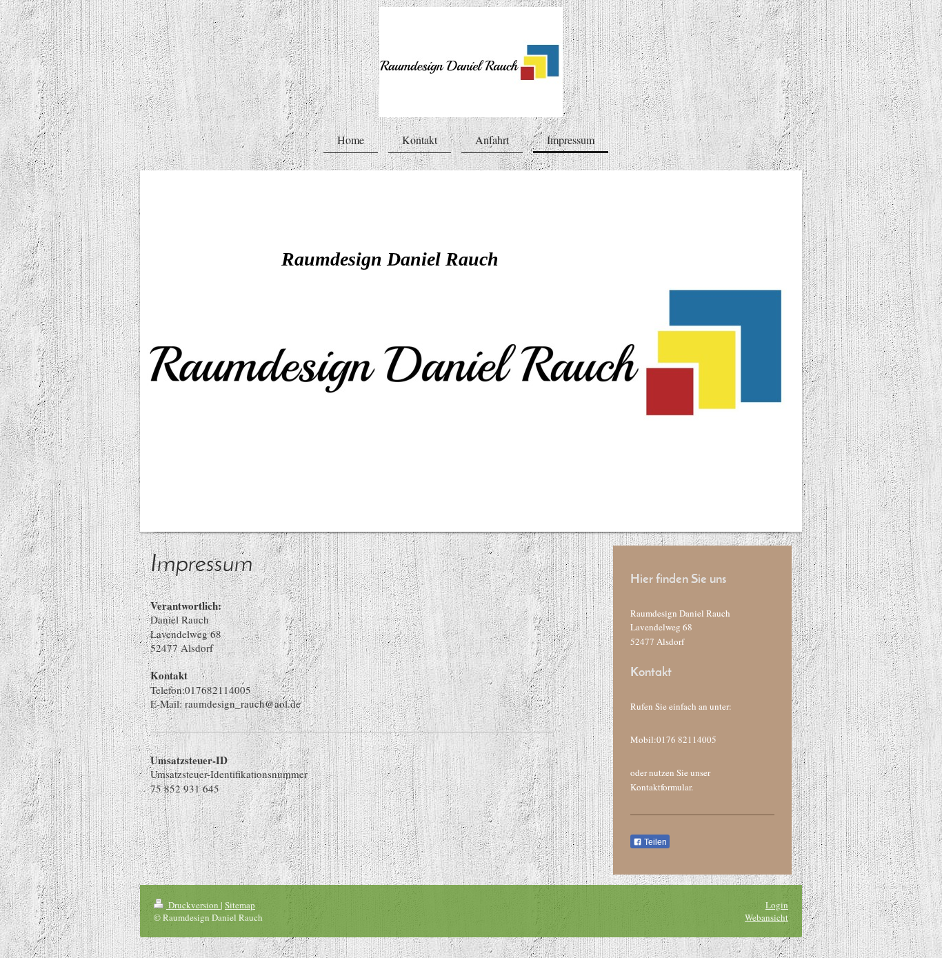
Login (776, 905)
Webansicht (766, 917)
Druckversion (193, 905)
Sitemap (240, 905)
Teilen (654, 842)
